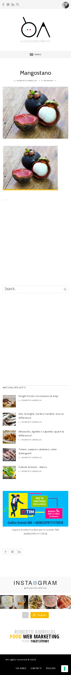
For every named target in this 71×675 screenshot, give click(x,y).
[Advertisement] (35, 248)
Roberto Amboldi (27, 80)
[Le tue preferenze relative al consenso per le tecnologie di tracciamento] (64, 668)
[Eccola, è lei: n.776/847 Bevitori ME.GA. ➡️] (7, 602)
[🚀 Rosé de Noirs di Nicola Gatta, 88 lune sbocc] (50, 602)
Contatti (36, 668)
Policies (50, 668)
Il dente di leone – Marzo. (33, 467)
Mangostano (35, 72)
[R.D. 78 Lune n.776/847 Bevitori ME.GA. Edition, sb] (21, 602)
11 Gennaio (47, 80)
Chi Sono (21, 668)
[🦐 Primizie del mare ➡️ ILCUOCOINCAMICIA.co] (64, 602)
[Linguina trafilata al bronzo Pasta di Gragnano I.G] (35, 602)
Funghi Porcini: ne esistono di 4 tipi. (39, 396)
